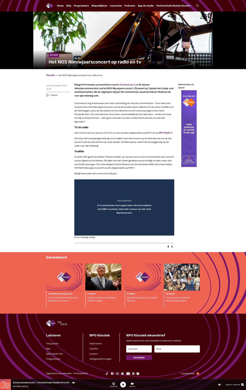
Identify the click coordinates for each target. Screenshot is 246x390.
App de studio (146, 6)
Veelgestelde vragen (100, 359)
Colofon (93, 349)
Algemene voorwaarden (59, 373)
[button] (114, 385)
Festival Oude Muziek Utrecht (173, 6)
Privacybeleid (80, 373)
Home (60, 6)
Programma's (81, 6)
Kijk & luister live (54, 354)
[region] (124, 207)
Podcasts (130, 6)
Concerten (116, 6)
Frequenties (52, 344)
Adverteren (95, 344)
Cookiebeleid (187, 373)
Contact (93, 354)
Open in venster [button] (232, 385)
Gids (68, 6)
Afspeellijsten (99, 6)
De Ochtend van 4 (125, 85)
